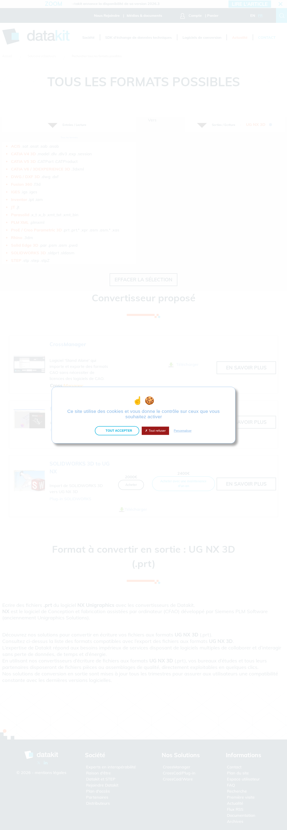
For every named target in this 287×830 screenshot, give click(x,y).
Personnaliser (182, 430)
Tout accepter (118, 430)
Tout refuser (157, 430)
